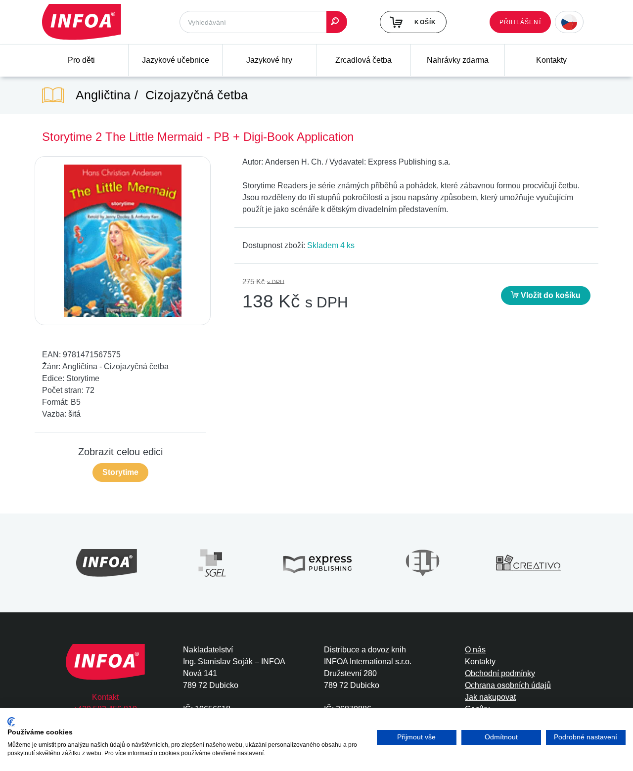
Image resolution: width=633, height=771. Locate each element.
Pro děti (81, 60)
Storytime (120, 472)
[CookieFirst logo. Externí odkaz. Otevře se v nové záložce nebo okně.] (11, 722)
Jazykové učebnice (175, 60)
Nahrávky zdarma (458, 60)
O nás (475, 649)
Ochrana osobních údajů (508, 685)
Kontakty (551, 60)
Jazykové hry (269, 60)
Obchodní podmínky (500, 673)
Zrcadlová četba (363, 60)
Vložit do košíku (550, 295)
